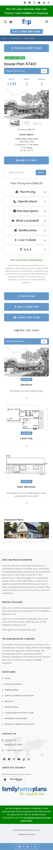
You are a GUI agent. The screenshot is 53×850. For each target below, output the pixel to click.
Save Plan (27, 296)
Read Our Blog (11, 707)
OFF (33, 129)
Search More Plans (28, 48)
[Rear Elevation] (26, 465)
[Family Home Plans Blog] (48, 2)
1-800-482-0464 (14, 750)
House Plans (15, 38)
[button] (9, 541)
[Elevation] (26, 104)
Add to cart (27, 160)
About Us (9, 701)
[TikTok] (43, 2)
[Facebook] (29, 2)
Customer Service (13, 684)
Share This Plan (28, 317)
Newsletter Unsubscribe (16, 718)
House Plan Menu (15, 70)
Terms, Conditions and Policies (19, 695)
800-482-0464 (29, 330)
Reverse (27, 379)
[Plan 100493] (26, 530)
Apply (41, 172)
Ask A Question (27, 306)
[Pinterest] (24, 2)
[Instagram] (34, 2)
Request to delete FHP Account (19, 724)
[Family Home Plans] (26, 22)
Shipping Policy (12, 689)
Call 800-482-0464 (26, 31)
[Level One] (26, 416)
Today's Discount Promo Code (19, 712)
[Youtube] (39, 2)
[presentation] (6, 530)
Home (4, 38)
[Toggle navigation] (44, 71)
